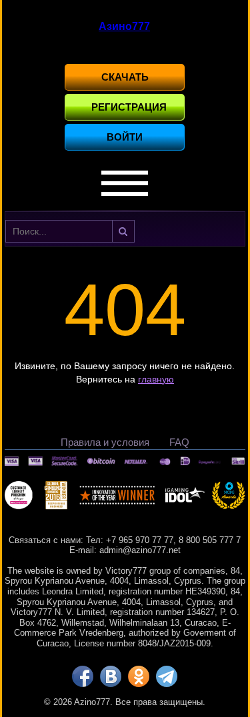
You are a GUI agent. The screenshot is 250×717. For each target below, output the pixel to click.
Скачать (125, 77)
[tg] (166, 676)
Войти (125, 137)
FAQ (179, 442)
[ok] (138, 676)
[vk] (110, 676)
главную (156, 379)
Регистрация (129, 107)
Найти (123, 231)
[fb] (82, 676)
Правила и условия (105, 442)
